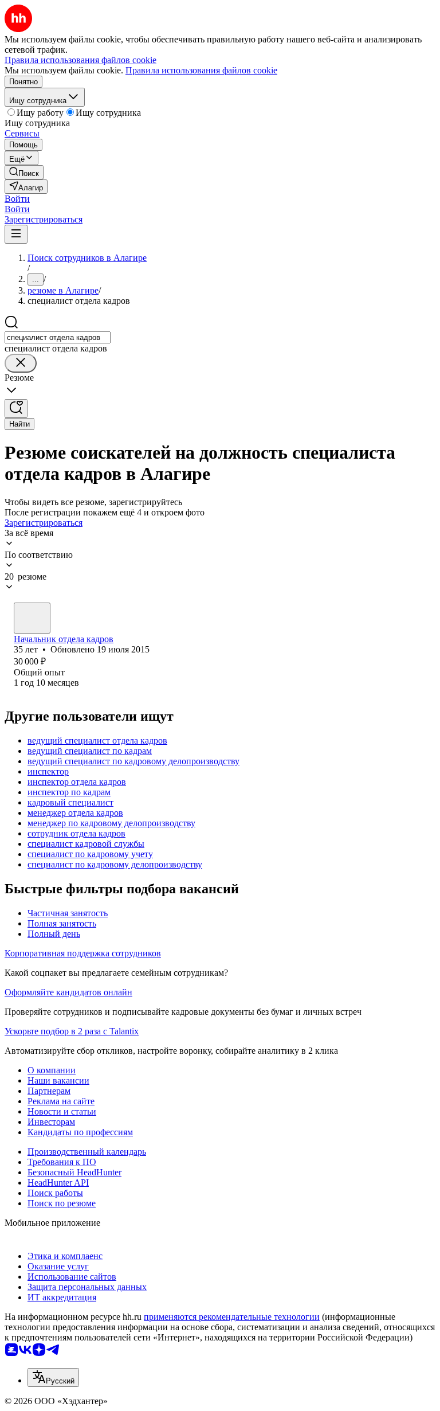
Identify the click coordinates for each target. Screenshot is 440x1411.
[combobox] (58, 337)
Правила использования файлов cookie (201, 70)
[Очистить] (21, 363)
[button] (17, 199)
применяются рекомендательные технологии (232, 1317)
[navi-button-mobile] (16, 234)
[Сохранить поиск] (16, 408)
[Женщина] (32, 618)
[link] (24, 172)
